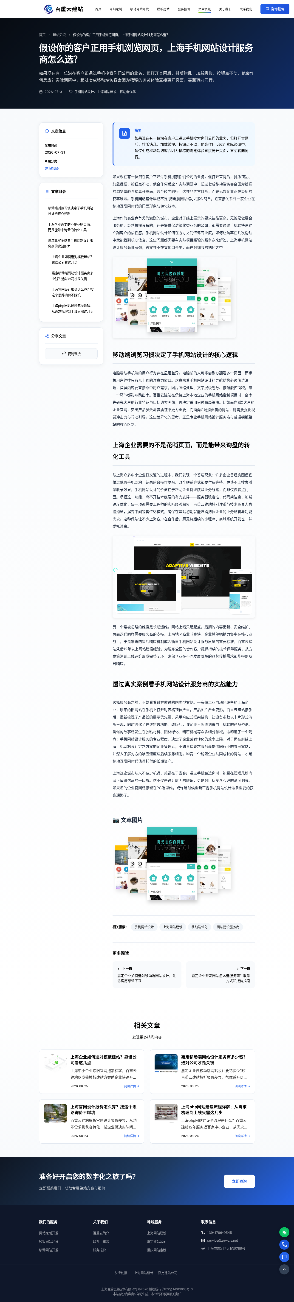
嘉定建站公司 (156, 1241)
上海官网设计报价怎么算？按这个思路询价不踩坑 (72, 292)
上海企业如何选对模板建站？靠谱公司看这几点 (72, 259)
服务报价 (184, 9)
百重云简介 (101, 1233)
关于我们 (225, 9)
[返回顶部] (284, 1269)
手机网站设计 (144, 927)
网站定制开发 (48, 1233)
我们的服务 (48, 1222)
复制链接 (74, 354)
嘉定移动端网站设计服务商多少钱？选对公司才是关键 (72, 276)
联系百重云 (101, 1241)
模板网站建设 (48, 1241)
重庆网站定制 (156, 1250)
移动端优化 (200, 927)
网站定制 (116, 9)
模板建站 (163, 9)
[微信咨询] (284, 1232)
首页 (98, 9)
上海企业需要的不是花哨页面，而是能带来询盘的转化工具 (70, 227)
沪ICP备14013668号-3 (177, 1289)
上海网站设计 (143, 1273)
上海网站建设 (172, 927)
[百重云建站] (65, 9)
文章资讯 (204, 9)
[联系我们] (284, 1257)
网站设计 (145, 198)
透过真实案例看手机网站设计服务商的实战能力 (70, 243)
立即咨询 (239, 1181)
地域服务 (154, 1222)
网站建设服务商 (228, 927)
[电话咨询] (284, 1245)
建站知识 (59, 35)
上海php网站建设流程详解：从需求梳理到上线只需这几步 (72, 308)
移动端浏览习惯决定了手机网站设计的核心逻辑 (70, 211)
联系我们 (246, 9)
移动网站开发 (139, 9)
